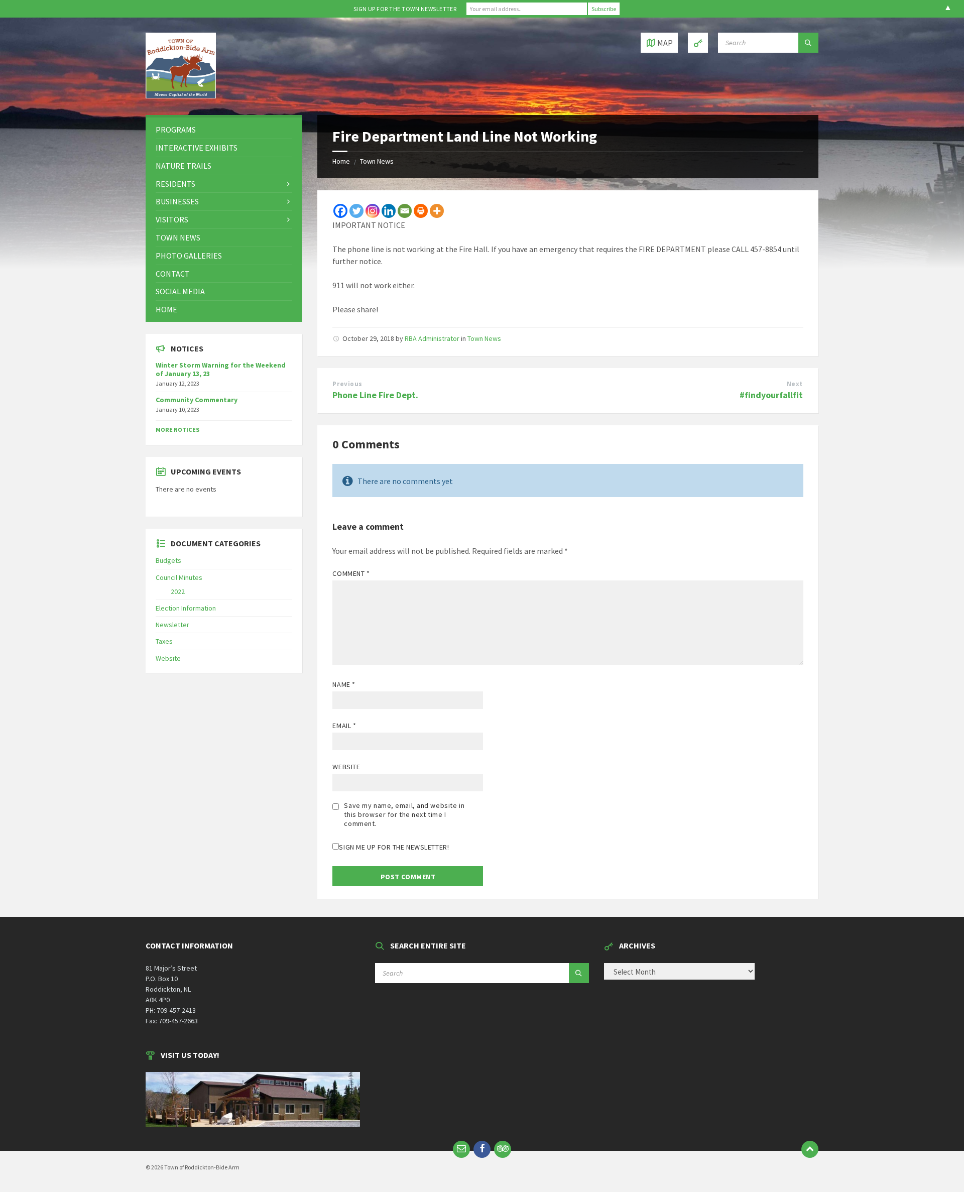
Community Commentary (196, 399)
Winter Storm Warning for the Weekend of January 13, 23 (221, 369)
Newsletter (172, 624)
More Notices (177, 429)
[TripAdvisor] (502, 1149)
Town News (377, 161)
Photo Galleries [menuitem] (189, 256)
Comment (351, 573)
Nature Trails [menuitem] (183, 166)
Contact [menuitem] (173, 274)
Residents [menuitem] (175, 184)
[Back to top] (809, 1149)
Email (344, 725)
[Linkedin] (389, 211)
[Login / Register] (698, 43)
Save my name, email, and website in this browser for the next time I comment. (404, 814)
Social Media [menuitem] (180, 291)
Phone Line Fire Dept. (375, 395)
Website (346, 766)
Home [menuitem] (166, 309)
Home (341, 161)
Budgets (168, 560)
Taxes (164, 641)
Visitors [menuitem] (172, 219)
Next (795, 384)
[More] (437, 211)
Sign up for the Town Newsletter (405, 9)
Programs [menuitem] (176, 130)
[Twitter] (356, 211)
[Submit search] (808, 43)
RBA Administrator (432, 338)
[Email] (405, 211)
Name (343, 684)
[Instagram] (373, 211)
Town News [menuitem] (178, 237)
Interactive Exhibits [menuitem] (196, 148)
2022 (178, 591)
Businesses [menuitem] (177, 201)
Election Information (186, 608)
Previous (347, 384)
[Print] (421, 211)
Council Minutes (179, 577)
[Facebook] (340, 211)
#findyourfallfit (771, 395)
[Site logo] (181, 95)
